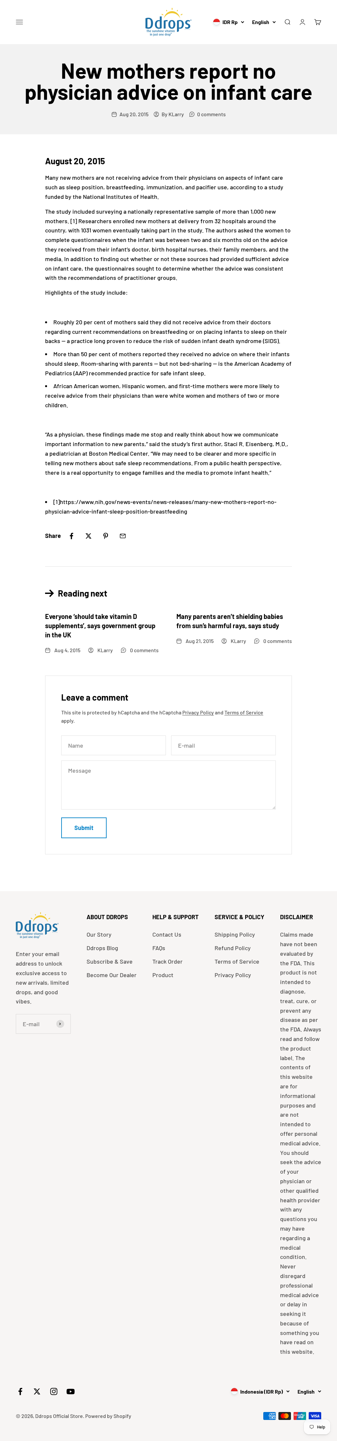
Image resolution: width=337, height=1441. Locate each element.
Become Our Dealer (112, 974)
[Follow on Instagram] (53, 1391)
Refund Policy (233, 947)
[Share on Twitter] (88, 536)
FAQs (158, 947)
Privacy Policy (198, 712)
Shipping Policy (235, 934)
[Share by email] (122, 536)
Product (162, 974)
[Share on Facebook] (71, 536)
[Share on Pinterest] (105, 536)
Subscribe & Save (110, 961)
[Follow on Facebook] (20, 1391)
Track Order (167, 961)
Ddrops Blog (102, 947)
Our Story (99, 934)
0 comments (211, 114)
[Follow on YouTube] (70, 1391)
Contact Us (166, 934)
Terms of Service (243, 712)
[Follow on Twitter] (37, 1391)
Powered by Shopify (108, 1416)
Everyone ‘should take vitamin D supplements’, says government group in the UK (100, 625)
